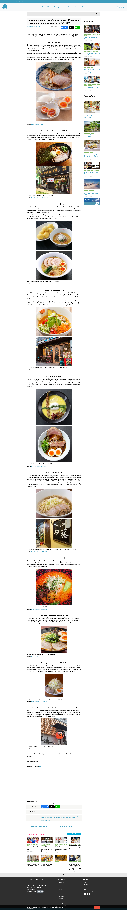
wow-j (40, 766)
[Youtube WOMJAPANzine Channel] (123, 7)
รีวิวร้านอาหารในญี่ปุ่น (72, 844)
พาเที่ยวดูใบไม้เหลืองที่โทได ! (61, 863)
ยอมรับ (96, 907)
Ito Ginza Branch (64, 817)
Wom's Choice (96, 170)
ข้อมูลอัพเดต (38, 14)
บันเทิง (89, 34)
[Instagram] (86, 894)
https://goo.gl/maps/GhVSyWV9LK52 (39, 701)
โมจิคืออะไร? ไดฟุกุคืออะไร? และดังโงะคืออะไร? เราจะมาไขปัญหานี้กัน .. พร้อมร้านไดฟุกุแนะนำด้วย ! (92, 71)
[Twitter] (87, 894)
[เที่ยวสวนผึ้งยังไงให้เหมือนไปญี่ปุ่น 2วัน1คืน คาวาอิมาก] (92, 126)
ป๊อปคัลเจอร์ (89, 85)
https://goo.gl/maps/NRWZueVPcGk (39, 466)
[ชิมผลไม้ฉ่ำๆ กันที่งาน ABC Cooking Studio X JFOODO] (92, 106)
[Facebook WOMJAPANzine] (117, 7)
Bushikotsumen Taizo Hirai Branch (62, 816)
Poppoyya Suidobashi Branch (65, 818)
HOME (29, 14)
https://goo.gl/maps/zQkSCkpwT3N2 (39, 656)
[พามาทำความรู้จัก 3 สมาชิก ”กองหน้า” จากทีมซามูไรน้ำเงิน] (33, 840)
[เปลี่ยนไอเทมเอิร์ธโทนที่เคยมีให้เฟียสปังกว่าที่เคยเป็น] (33, 858)
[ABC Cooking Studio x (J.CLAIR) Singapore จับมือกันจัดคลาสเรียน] (92, 165)
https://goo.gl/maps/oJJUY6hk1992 (39, 551)
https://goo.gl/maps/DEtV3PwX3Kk (39, 124)
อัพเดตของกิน (44, 14)
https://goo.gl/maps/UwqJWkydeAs (39, 609)
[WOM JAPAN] (5, 7)
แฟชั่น (32, 861)
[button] (97, 13)
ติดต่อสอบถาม (40, 891)
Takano (53, 816)
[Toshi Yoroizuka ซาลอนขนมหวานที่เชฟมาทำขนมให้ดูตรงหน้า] (75, 840)
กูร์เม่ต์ (33, 14)
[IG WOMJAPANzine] (119, 7)
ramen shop (48, 816)
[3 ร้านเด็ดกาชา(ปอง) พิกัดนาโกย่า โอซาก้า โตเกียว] (47, 858)
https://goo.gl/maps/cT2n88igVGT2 (39, 370)
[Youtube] (89, 894)
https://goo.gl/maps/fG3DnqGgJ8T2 (39, 197)
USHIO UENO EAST (56, 817)
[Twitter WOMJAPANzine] (121, 7)
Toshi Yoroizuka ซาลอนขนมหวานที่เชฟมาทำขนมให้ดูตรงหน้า (75, 847)
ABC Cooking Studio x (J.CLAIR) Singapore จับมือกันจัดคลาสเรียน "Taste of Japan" (91, 174)
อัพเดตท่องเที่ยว (43, 845)
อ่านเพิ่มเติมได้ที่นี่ (30, 908)
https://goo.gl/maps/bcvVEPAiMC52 (39, 283)
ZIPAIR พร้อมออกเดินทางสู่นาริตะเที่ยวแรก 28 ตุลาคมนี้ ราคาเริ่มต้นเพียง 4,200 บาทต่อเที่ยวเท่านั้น (92, 193)
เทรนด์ (28, 844)
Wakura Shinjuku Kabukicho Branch (51, 818)
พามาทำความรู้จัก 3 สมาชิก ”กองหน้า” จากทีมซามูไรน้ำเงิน (32, 848)
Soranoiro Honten (48, 817)
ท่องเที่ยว (42, 844)
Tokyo (43, 816)
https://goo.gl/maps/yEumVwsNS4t (39, 749)
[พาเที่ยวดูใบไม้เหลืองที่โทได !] (61, 858)
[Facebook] (84, 894)
